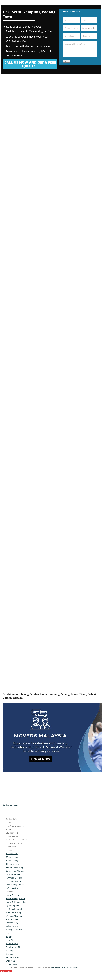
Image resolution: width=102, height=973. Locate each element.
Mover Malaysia (58, 967)
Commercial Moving (15, 871)
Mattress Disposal (14, 909)
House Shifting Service (16, 902)
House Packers (12, 895)
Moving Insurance (14, 929)
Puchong (10, 950)
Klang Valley (11, 940)
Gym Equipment (13, 905)
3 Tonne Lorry (12, 857)
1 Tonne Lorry (12, 853)
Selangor (10, 954)
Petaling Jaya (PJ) (13, 947)
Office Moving (12, 888)
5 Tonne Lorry (12, 860)
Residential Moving (14, 867)
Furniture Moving (13, 881)
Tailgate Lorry (12, 926)
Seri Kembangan (13, 957)
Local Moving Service (15, 884)
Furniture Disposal (14, 878)
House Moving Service (15, 898)
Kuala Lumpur (12, 943)
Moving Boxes (12, 919)
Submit (66, 61)
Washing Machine (14, 916)
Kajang (9, 936)
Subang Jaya (11, 964)
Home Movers (73, 967)
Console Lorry (12, 923)
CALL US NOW (6, 971)
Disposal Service (13, 874)
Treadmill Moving (13, 912)
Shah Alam (10, 961)
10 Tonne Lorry (12, 864)
